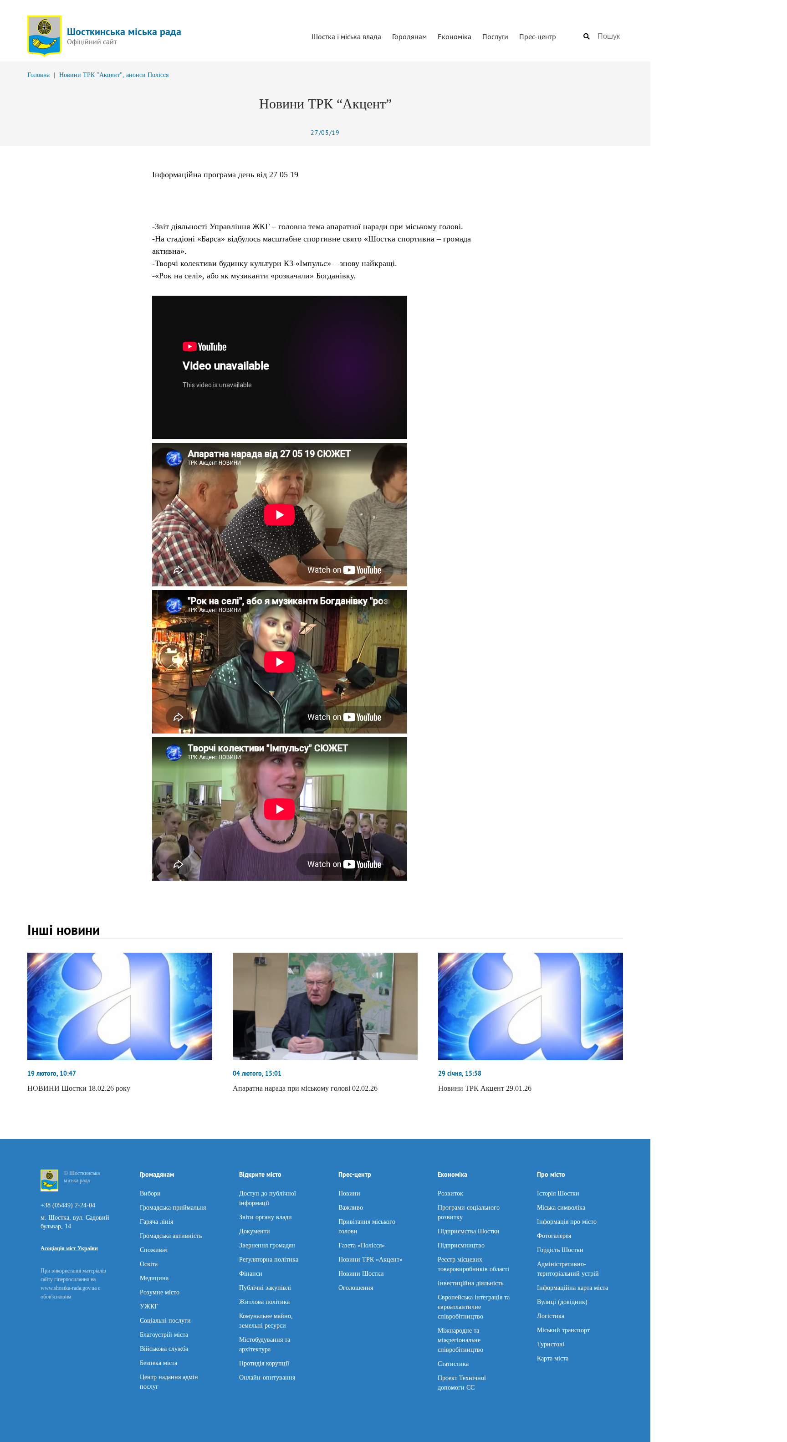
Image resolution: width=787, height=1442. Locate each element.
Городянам (409, 36)
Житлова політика (264, 1301)
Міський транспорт (563, 1329)
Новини (349, 1193)
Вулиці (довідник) (562, 1301)
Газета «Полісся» (361, 1245)
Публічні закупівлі (265, 1287)
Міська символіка (561, 1207)
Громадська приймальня (173, 1207)
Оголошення (355, 1287)
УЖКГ (149, 1306)
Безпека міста (158, 1362)
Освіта (149, 1263)
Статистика (453, 1363)
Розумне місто (159, 1292)
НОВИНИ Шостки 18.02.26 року (78, 1088)
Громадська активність (171, 1235)
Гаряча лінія (156, 1221)
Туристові (550, 1343)
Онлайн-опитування (267, 1377)
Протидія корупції (264, 1363)
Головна (38, 75)
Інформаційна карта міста (572, 1287)
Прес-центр (537, 36)
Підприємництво (461, 1245)
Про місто (551, 1174)
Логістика (550, 1315)
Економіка (454, 36)
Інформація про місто (567, 1221)
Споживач (154, 1249)
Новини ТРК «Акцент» (370, 1259)
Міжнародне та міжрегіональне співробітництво (460, 1340)
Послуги (495, 36)
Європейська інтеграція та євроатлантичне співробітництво (474, 1306)
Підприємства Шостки (469, 1230)
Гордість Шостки (560, 1249)
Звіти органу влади (265, 1216)
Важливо (350, 1207)
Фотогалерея (554, 1235)
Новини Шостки (361, 1273)
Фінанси (250, 1273)
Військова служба (164, 1348)
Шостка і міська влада (346, 36)
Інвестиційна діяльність (470, 1282)
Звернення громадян (267, 1245)
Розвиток (450, 1193)
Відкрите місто (260, 1174)
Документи (254, 1230)
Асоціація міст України (69, 1248)
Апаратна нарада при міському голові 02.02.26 (305, 1088)
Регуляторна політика (268, 1259)
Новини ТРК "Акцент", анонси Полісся (114, 75)
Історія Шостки (558, 1193)
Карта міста (552, 1358)
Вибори (150, 1193)
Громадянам (157, 1174)
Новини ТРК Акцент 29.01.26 (484, 1088)
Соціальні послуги (165, 1320)
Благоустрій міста (164, 1334)
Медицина (154, 1277)
